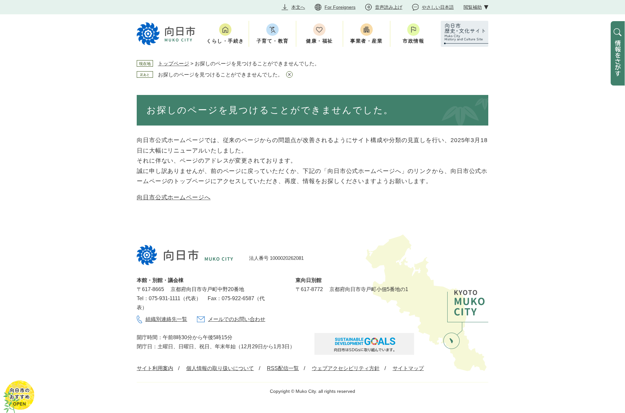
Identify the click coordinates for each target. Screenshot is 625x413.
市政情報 (413, 41)
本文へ (298, 7)
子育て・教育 (273, 41)
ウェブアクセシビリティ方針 (346, 368)
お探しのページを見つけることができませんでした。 (220, 74)
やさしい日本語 (438, 7)
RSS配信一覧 (283, 368)
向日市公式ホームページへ (174, 197)
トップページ (173, 63)
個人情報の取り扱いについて (220, 368)
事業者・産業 (366, 41)
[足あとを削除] (289, 74)
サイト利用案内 (155, 368)
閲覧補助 (473, 7)
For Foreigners (340, 7)
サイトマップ (408, 368)
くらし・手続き (225, 41)
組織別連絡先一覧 (166, 319)
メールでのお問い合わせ (236, 319)
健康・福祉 (319, 41)
